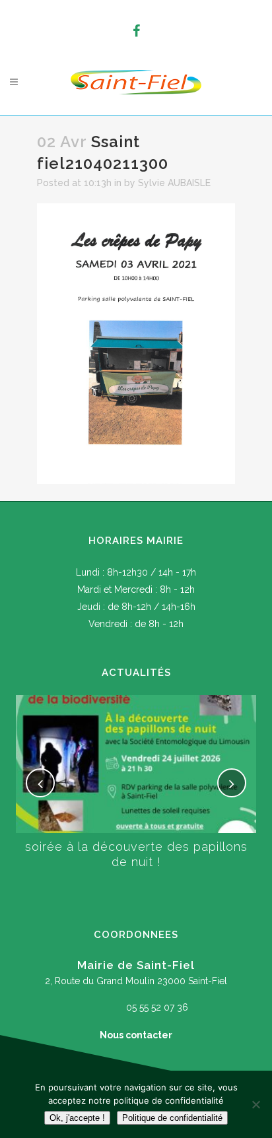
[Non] (255, 1104)
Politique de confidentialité (172, 1118)
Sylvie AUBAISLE (174, 183)
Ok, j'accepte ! (77, 1118)
